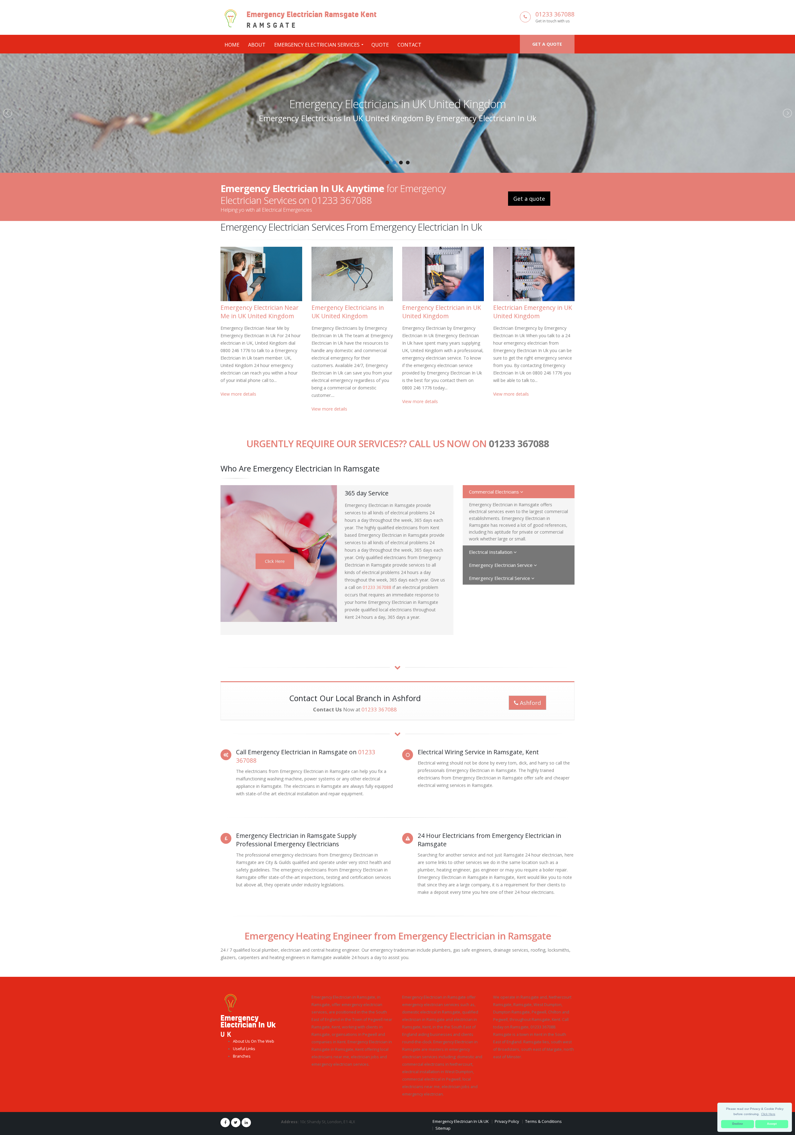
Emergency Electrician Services (317, 44)
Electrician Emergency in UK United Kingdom (532, 311)
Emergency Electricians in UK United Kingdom (347, 311)
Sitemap (443, 1128)
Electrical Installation (491, 552)
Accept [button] (772, 1123)
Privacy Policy (507, 1121)
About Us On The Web (253, 1041)
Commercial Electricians (494, 492)
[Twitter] (235, 1122)
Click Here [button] (768, 1114)
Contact (409, 44)
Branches (242, 1056)
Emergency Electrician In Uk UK (460, 1121)
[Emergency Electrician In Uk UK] (230, 1002)
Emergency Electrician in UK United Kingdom (397, 104)
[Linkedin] (246, 1122)
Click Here (275, 561)
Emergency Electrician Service (501, 565)
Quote (380, 44)
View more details (238, 394)
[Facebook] (225, 1122)
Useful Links (244, 1048)
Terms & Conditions (543, 1121)
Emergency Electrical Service (500, 578)
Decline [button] (737, 1123)
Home (232, 44)
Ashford (529, 702)
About (257, 44)
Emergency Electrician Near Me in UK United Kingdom (259, 311)
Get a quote (547, 44)
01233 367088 (555, 14)
